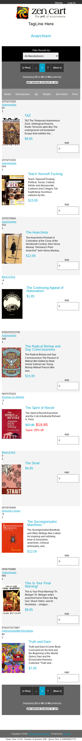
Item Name (62, 94)
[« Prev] (26, 67)
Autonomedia (9, 104)
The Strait (32, 463)
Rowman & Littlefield (13, 397)
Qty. (36, 94)
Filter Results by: (41, 50)
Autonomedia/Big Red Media (17, 631)
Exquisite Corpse (11, 510)
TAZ (28, 115)
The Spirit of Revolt (39, 408)
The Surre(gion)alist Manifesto (42, 523)
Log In (72, 2)
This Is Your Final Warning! (38, 584)
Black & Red (8, 277)
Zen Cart (67, 734)
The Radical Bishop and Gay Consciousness (42, 347)
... (36, 67)
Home (58, 2)
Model (7, 94)
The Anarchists (37, 232)
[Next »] (57, 67)
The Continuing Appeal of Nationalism (44, 289)
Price (75, 94)
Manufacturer (23, 94)
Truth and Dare (40, 642)
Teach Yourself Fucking (45, 174)
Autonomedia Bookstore (39, 734)
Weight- (47, 94)
